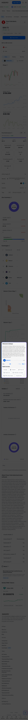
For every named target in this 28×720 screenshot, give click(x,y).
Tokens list (22, 369)
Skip (3, 364)
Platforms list (7, 372)
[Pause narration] (4, 360)
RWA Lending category (9, 375)
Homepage (5, 369)
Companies (14, 369)
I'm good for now (19, 375)
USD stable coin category (18, 372)
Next (23, 364)
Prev (20, 364)
